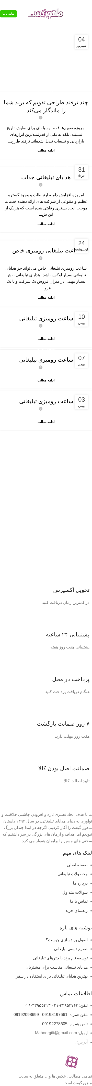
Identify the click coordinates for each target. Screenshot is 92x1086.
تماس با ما (8, 13)
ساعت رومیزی (46, 92)
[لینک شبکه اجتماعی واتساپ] (71, 3)
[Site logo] (46, 13)
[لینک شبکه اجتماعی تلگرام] (65, 3)
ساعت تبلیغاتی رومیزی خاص (46, 250)
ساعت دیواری (50, 167)
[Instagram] (85, 1061)
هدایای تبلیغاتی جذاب (46, 177)
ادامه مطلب (46, 150)
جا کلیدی (66, 167)
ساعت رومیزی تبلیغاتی (46, 318)
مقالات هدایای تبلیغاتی (36, 240)
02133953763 (22, 3)
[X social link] (83, 3)
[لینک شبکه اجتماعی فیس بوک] (89, 3)
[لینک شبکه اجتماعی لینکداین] (77, 3)
